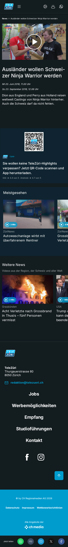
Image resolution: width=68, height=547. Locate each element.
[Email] (41, 541)
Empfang (34, 417)
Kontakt (34, 440)
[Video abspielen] (34, 42)
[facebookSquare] (27, 457)
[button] (31, 541)
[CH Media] (34, 526)
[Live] (45, 6)
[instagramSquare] (41, 457)
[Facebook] (61, 541)
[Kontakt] (61, 6)
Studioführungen (34, 428)
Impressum (28, 507)
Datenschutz (12, 507)
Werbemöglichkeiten (34, 405)
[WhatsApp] (20, 541)
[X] (51, 541)
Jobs (34, 394)
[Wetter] (53, 6)
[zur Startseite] (9, 6)
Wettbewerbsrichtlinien (49, 507)
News (4, 18)
